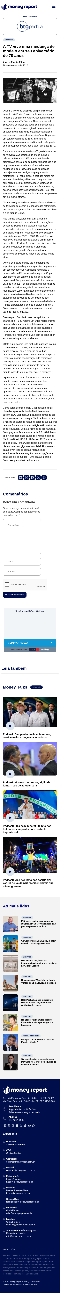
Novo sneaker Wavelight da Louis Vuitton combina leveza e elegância (38, 981)
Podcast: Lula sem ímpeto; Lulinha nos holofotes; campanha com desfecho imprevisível (27, 829)
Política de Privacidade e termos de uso (20, 1285)
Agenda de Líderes (31, 1036)
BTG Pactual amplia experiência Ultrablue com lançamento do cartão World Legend (37, 1002)
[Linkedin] (5, 1125)
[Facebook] (17, 1125)
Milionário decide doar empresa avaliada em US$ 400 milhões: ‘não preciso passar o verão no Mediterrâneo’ (38, 925)
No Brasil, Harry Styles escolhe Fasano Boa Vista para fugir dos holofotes (37, 1022)
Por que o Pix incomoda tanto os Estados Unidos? (37, 1040)
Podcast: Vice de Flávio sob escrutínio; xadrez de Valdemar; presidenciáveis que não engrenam (28, 883)
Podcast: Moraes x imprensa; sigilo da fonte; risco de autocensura (26, 784)
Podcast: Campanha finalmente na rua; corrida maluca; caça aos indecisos (27, 736)
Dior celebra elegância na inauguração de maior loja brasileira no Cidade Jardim (39, 963)
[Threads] (13, 1125)
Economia (27, 917)
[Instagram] (9, 1125)
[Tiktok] (25, 1125)
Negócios (9, 40)
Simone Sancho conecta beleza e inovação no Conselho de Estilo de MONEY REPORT (38, 1062)
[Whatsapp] (33, 1125)
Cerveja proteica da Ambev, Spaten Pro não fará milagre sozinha (38, 942)
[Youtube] (29, 1125)
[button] (21, 478)
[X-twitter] (21, 1125)
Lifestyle (27, 957)
